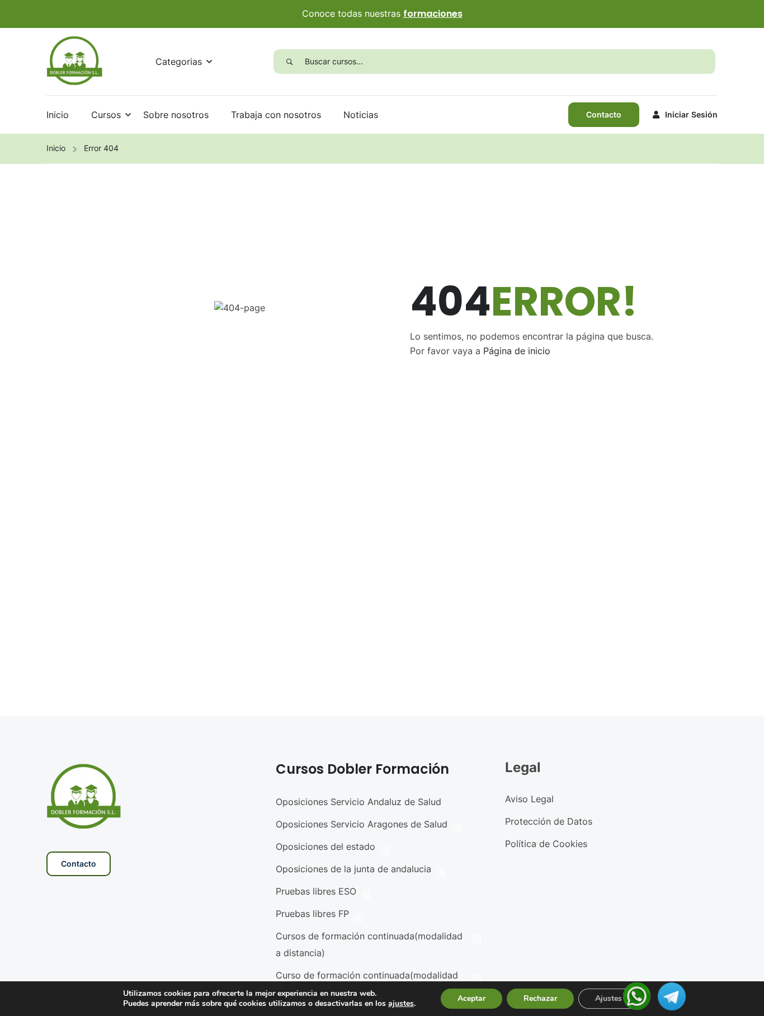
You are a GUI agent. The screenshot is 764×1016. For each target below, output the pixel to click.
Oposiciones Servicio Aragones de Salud (361, 824)
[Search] (289, 61)
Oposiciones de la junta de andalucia (353, 868)
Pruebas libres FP (312, 913)
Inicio (57, 114)
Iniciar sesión (691, 114)
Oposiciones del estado (325, 846)
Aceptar (471, 998)
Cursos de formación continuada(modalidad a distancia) (369, 944)
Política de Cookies (546, 843)
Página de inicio (516, 350)
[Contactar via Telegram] (672, 995)
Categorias (178, 61)
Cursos (106, 114)
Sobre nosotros (176, 114)
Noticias (360, 114)
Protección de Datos (548, 821)
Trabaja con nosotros (276, 114)
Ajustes (608, 998)
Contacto (603, 114)
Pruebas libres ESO (316, 891)
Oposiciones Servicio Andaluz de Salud (358, 801)
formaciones (433, 13)
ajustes (401, 1004)
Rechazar (540, 998)
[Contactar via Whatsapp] (636, 995)
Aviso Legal (529, 799)
